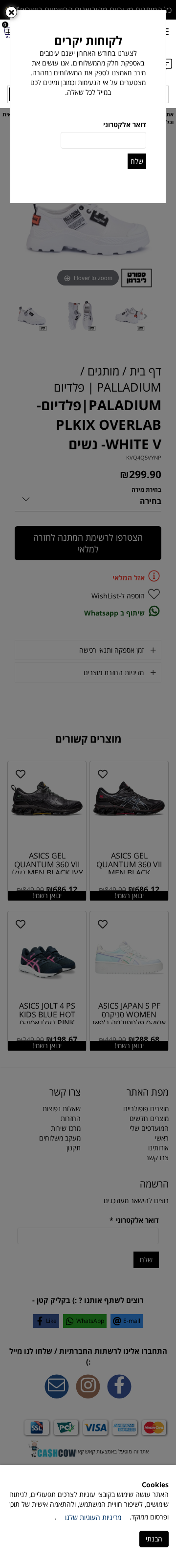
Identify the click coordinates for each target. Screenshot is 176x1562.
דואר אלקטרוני (124, 124)
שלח (137, 161)
